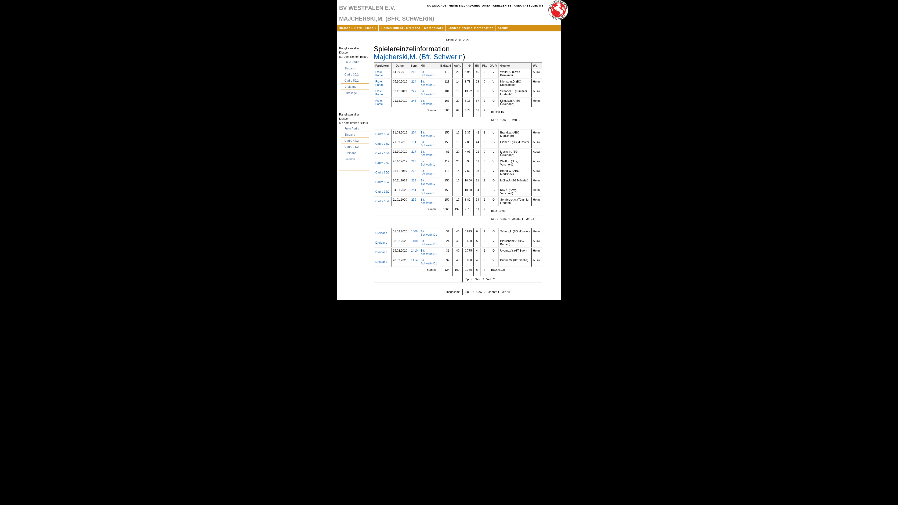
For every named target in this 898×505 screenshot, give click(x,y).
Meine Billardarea (464, 5)
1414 (414, 260)
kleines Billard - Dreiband (400, 28)
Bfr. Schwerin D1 (429, 233)
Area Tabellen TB (497, 5)
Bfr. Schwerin (442, 57)
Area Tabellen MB (529, 5)
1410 (414, 250)
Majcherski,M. (395, 57)
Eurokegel (351, 93)
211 (414, 142)
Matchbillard (433, 28)
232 (413, 171)
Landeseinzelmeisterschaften (470, 28)
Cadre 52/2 (351, 80)
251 (413, 190)
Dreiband (350, 86)
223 (413, 161)
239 (413, 180)
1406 (414, 231)
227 (413, 91)
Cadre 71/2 (351, 146)
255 (413, 199)
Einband (349, 68)
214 (413, 81)
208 (413, 72)
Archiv (503, 28)
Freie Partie (351, 62)
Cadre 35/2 (351, 74)
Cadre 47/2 (351, 140)
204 (413, 132)
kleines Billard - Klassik (358, 28)
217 (413, 151)
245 (413, 100)
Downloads (437, 5)
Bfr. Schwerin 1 (428, 73)
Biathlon (349, 159)
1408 (414, 241)
